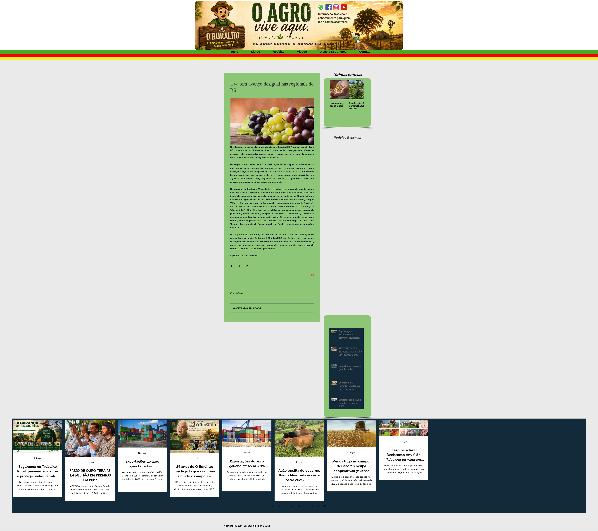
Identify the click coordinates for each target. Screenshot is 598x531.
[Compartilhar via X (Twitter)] (239, 265)
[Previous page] (279, 506)
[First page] (273, 506)
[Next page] (318, 506)
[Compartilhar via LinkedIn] (246, 265)
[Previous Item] (335, 90)
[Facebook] (328, 7)
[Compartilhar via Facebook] (231, 265)
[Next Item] (359, 90)
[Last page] (325, 506)
